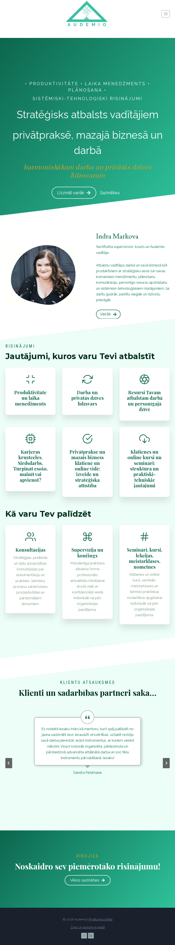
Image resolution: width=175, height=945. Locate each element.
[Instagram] (91, 936)
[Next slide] (166, 763)
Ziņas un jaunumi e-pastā (87, 927)
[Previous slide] (8, 763)
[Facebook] (84, 936)
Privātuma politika (100, 919)
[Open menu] (166, 13)
